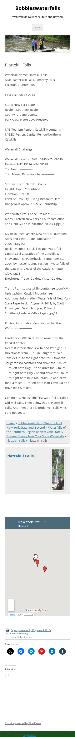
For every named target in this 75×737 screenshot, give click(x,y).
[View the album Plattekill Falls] (58, 490)
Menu (37, 27)
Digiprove (29, 735)
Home (10, 423)
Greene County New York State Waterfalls (35, 436)
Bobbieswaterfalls (37, 8)
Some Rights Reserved (21, 637)
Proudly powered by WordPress (23, 723)
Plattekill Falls (15, 440)
